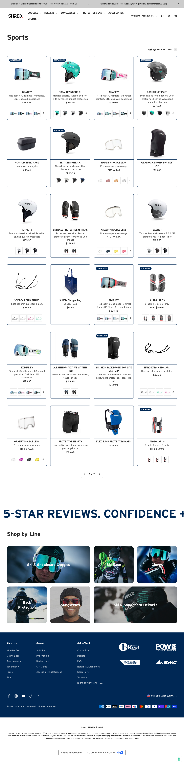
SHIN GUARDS (157, 300)
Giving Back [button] (13, 656)
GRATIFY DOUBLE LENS (27, 441)
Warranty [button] (82, 677)
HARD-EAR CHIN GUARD (157, 367)
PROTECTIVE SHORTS (70, 441)
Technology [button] (13, 667)
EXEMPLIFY (27, 367)
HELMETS (49, 13)
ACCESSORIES (116, 13)
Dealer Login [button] (42, 661)
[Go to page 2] (99, 474)
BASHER (157, 230)
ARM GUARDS (157, 441)
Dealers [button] (81, 656)
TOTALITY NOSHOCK (70, 92)
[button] (13, 113)
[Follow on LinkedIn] (38, 696)
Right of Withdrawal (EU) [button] (90, 683)
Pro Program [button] (42, 656)
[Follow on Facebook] (9, 696)
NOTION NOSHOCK (70, 163)
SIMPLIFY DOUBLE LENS (114, 163)
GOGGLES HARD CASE (27, 163)
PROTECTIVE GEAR (92, 13)
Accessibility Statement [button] (49, 672)
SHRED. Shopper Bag (70, 300)
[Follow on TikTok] (31, 696)
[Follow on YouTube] (23, 696)
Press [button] (10, 672)
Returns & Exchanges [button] (88, 667)
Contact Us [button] (83, 650)
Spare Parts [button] (83, 672)
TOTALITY (27, 230)
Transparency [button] (14, 661)
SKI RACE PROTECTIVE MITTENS (70, 230)
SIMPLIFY (114, 300)
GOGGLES (33, 13)
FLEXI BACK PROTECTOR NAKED (113, 441)
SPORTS (32, 19)
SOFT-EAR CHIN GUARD (27, 300)
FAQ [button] (79, 661)
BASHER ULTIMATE (157, 92)
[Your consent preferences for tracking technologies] (179, 759)
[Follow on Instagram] (16, 696)
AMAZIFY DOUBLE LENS (113, 230)
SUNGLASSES (68, 13)
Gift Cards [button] (41, 667)
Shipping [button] (40, 650)
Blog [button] (9, 677)
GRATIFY (27, 92)
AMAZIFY (114, 92)
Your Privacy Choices (101, 752)
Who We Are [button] (13, 650)
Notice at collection (71, 752)
